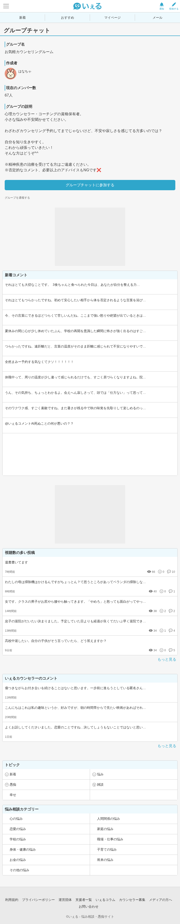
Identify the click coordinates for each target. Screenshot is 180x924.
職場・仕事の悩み (110, 839)
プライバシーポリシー (38, 900)
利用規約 (11, 900)
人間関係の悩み (108, 818)
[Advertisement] (90, 237)
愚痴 (13, 784)
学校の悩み (18, 839)
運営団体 (65, 900)
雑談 (100, 784)
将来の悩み (105, 860)
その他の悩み (19, 870)
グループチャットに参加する (90, 185)
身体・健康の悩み (23, 849)
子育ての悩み (107, 849)
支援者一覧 (83, 900)
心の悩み (16, 818)
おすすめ (67, 17)
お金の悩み (18, 860)
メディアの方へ (160, 900)
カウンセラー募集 (132, 900)
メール (157, 17)
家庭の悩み (105, 829)
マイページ (112, 17)
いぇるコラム (105, 900)
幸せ (13, 795)
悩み (100, 774)
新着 (22, 17)
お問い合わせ (88, 906)
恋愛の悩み (18, 829)
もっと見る (167, 659)
